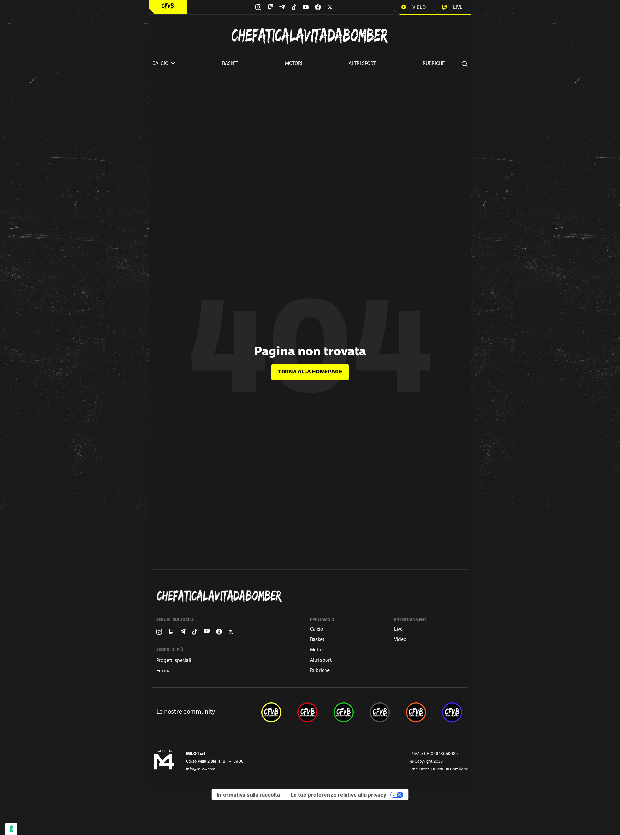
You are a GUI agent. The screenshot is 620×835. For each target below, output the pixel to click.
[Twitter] (329, 7)
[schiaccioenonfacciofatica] (416, 712)
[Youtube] (306, 7)
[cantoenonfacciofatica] (307, 712)
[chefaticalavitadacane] (452, 712)
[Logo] (167, 6)
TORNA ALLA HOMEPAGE (310, 372)
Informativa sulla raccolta (248, 794)
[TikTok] (294, 7)
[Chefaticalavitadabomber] (311, 596)
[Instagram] (258, 7)
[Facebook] (318, 7)
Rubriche (434, 63)
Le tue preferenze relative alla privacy (338, 794)
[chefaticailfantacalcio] (343, 712)
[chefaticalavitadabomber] (271, 712)
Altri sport (362, 63)
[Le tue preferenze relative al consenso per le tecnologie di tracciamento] (11, 829)
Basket (230, 63)
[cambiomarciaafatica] (379, 712)
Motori (293, 63)
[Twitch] (270, 7)
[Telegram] (282, 7)
